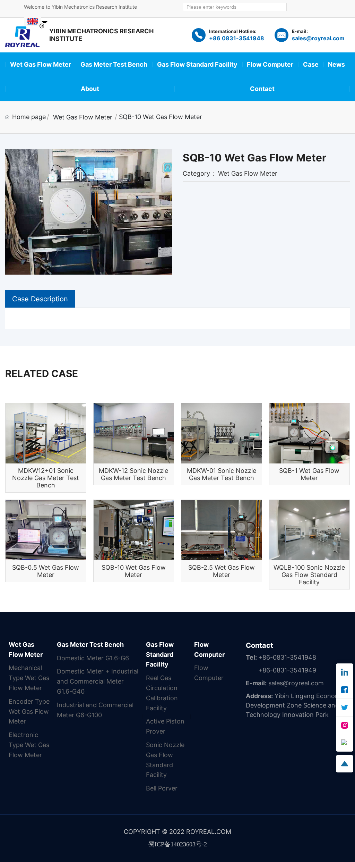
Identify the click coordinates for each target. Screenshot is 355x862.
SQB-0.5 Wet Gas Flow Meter (45, 571)
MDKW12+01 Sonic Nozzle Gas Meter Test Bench (45, 478)
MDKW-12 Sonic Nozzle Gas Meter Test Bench (133, 474)
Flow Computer (209, 649)
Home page (29, 116)
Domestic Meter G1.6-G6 (93, 658)
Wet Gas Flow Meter (82, 117)
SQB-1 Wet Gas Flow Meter (309, 474)
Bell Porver (162, 788)
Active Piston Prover (165, 726)
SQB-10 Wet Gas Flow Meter (134, 571)
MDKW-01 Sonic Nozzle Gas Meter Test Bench (221, 474)
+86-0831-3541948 (287, 657)
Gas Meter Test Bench (90, 644)
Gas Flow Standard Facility (160, 654)
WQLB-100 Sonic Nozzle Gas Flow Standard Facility (309, 575)
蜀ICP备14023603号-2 (177, 844)
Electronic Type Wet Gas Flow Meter (29, 745)
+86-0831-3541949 (287, 670)
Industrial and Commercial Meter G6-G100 (95, 710)
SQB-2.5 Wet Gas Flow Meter (221, 571)
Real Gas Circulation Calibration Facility (162, 692)
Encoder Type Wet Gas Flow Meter (29, 711)
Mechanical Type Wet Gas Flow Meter (29, 678)
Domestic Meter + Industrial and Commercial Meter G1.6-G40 (97, 681)
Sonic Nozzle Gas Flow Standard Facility (165, 759)
